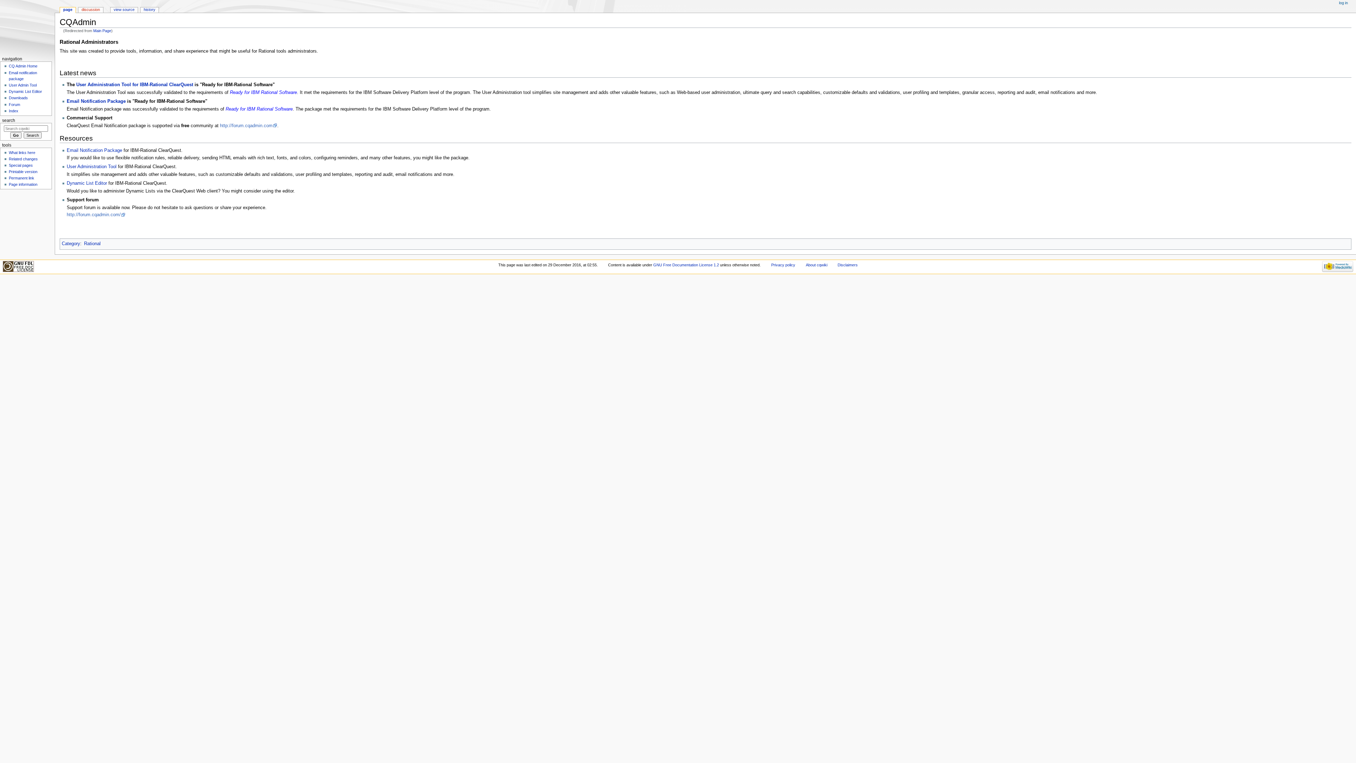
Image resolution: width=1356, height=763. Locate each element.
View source (124, 9)
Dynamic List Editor (87, 183)
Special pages (21, 165)
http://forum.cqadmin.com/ (94, 214)
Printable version (23, 172)
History (149, 9)
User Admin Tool (23, 85)
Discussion (91, 9)
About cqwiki (816, 265)
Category (71, 243)
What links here (22, 152)
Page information (23, 184)
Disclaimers (848, 265)
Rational (92, 243)
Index (13, 111)
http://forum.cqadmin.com (246, 125)
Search (8, 120)
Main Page (102, 31)
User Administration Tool (92, 166)
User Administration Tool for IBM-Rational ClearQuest (134, 84)
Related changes (23, 159)
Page (67, 9)
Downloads (18, 98)
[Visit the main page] (27, 27)
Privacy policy (783, 265)
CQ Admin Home (23, 66)
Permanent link (21, 178)
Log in (1343, 3)
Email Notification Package (96, 101)
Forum (14, 104)
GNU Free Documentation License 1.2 (686, 265)
